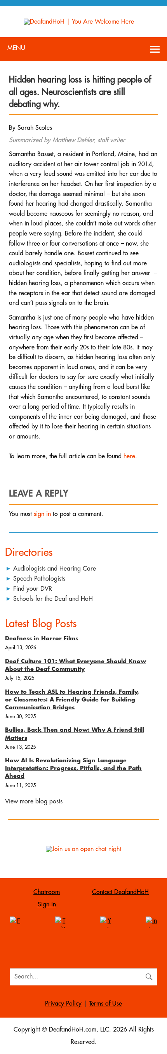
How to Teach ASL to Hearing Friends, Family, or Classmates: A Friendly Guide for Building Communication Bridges (72, 699)
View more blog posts (34, 801)
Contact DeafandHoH (120, 892)
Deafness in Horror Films (41, 638)
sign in (42, 514)
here (129, 456)
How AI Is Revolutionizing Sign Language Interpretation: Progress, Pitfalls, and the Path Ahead (73, 768)
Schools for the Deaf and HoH (53, 599)
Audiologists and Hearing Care (54, 569)
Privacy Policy (63, 1004)
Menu (16, 48)
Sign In (47, 904)
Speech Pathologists (39, 579)
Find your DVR (32, 589)
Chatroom (46, 892)
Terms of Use (105, 1004)
